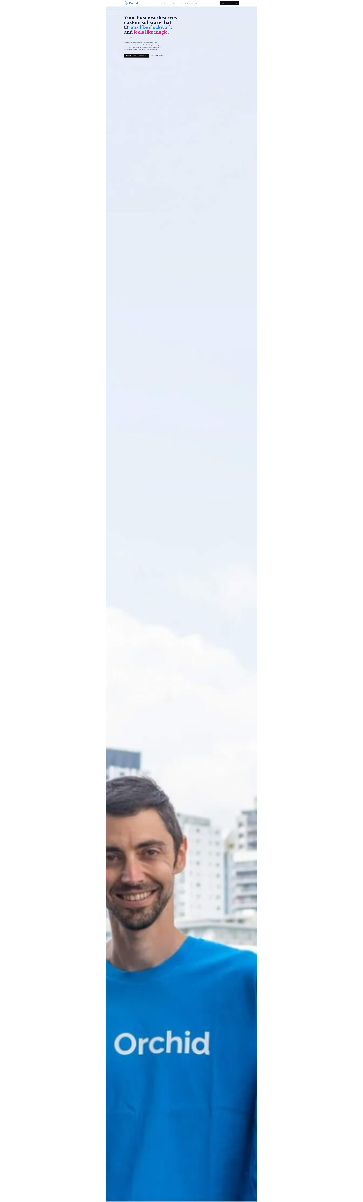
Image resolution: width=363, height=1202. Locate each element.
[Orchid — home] (131, 3)
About (180, 3)
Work (173, 3)
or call (157, 56)
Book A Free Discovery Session (136, 56)
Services (163, 3)
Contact (194, 3)
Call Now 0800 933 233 (229, 3)
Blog (186, 3)
